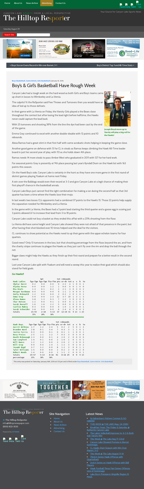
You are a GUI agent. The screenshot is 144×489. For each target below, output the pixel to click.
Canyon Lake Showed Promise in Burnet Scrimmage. (108, 443)
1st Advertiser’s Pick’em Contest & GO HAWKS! (106, 419)
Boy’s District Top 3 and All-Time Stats (114, 65)
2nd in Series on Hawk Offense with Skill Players (108, 464)
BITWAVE (15, 432)
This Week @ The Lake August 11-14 (107, 453)
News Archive (32, 3)
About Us (18, 3)
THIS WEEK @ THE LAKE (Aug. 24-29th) (109, 424)
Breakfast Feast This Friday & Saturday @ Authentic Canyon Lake (108, 428)
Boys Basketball (18, 81)
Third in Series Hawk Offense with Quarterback (105, 458)
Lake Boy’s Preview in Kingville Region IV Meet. (108, 475)
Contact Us (61, 3)
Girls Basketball (43, 81)
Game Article (31, 81)
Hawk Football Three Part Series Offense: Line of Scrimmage (108, 469)
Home (7, 3)
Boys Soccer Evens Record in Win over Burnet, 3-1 (34, 65)
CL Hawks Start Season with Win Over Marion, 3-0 (107, 449)
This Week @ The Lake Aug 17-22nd (107, 439)
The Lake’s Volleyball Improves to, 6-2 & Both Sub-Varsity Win (110, 434)
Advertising (47, 3)
